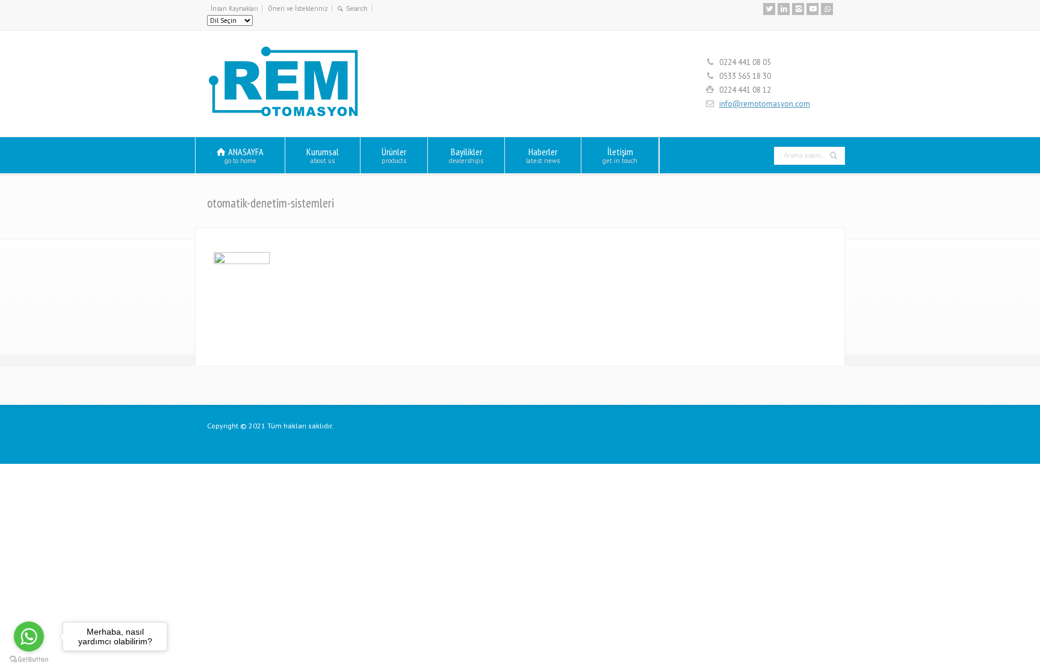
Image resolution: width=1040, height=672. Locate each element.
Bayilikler (466, 155)
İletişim (619, 155)
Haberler (543, 155)
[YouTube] (812, 9)
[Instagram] (798, 9)
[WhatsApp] (827, 9)
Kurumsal (322, 155)
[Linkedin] (784, 9)
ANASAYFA (244, 155)
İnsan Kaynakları (234, 8)
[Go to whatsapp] (29, 636)
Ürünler (394, 155)
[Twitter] (769, 9)
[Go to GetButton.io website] (29, 660)
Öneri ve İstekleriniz (298, 8)
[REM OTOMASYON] (284, 114)
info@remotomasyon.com (764, 104)
